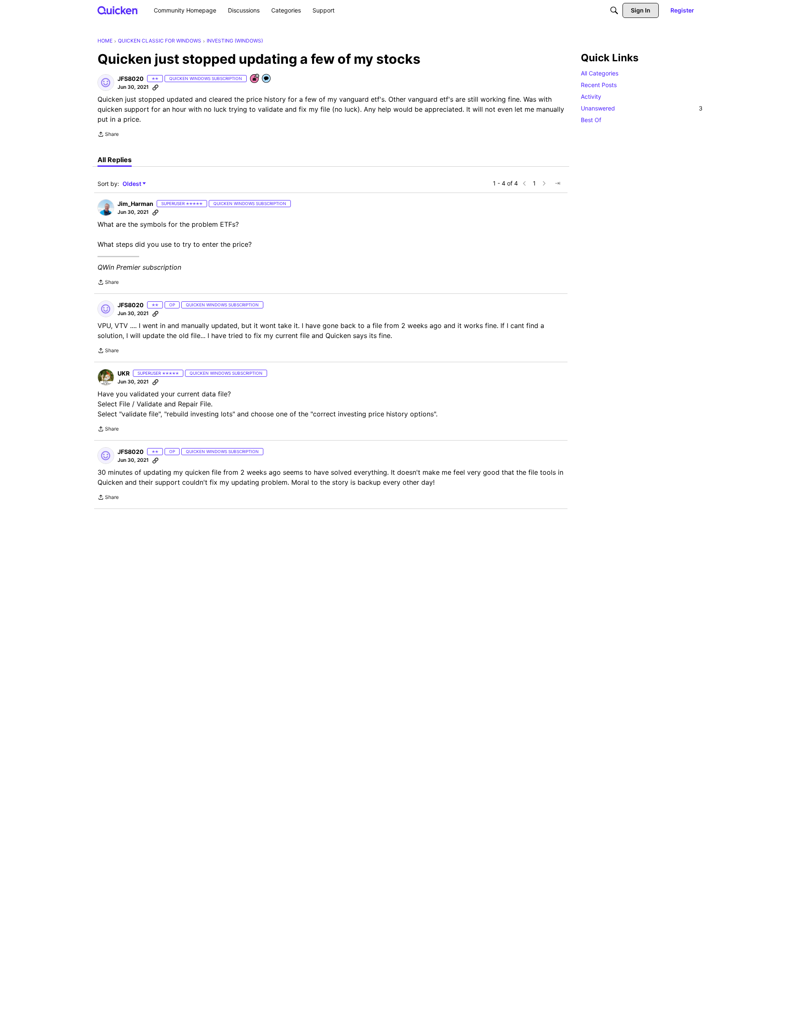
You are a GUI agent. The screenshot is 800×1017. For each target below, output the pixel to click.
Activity (591, 96)
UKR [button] (124, 373)
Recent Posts (599, 84)
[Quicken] (118, 10)
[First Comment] (267, 79)
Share (108, 135)
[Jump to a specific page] (557, 183)
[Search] (614, 10)
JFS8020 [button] (131, 78)
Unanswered (641, 108)
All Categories (599, 73)
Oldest (132, 184)
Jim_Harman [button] (135, 203)
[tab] (114, 160)
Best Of (591, 119)
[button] (106, 82)
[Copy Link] (155, 87)
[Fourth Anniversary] (255, 79)
